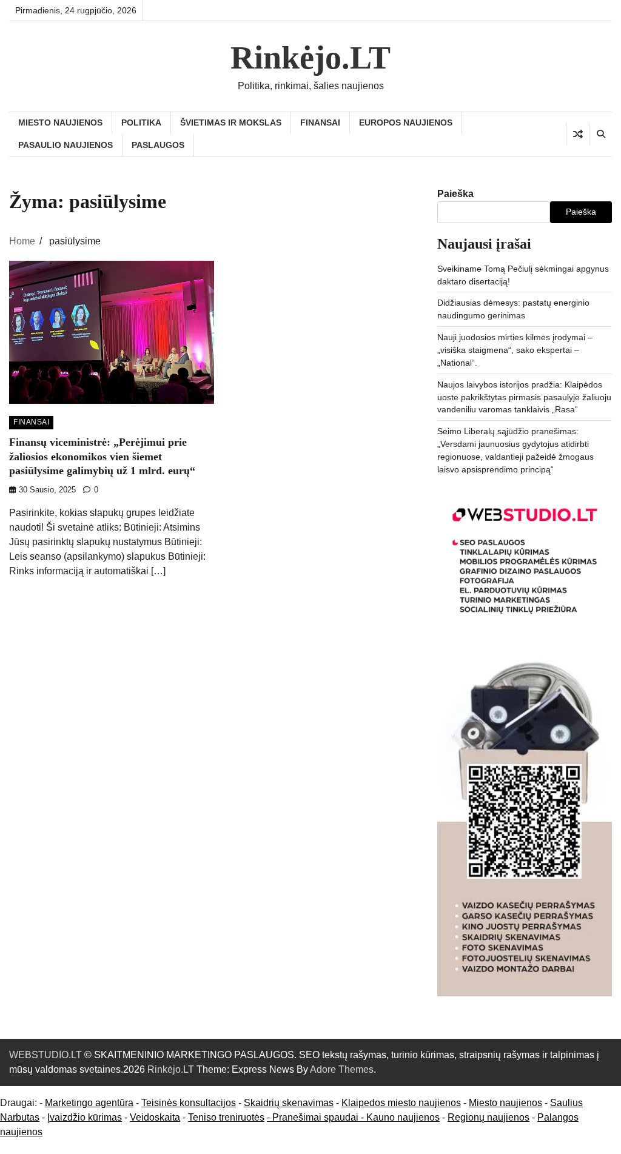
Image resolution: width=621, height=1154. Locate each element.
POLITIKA (141, 122)
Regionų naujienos (488, 1117)
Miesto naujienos (505, 1103)
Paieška (455, 194)
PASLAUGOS (158, 145)
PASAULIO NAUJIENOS (65, 145)
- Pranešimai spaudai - (316, 1117)
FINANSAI (320, 122)
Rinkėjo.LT (310, 57)
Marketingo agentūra (89, 1103)
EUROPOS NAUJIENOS (405, 122)
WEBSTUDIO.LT (45, 1055)
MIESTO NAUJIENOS (60, 122)
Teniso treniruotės (226, 1117)
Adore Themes (342, 1069)
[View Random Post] (577, 134)
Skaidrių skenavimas (289, 1103)
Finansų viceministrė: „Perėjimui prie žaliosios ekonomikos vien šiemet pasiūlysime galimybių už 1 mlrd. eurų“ (102, 456)
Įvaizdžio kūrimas (84, 1117)
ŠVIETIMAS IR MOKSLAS (230, 122)
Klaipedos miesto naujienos (401, 1103)
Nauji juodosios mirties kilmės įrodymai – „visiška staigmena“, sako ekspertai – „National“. (514, 349)
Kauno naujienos (403, 1117)
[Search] (600, 134)
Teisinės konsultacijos (188, 1103)
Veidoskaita (155, 1117)
